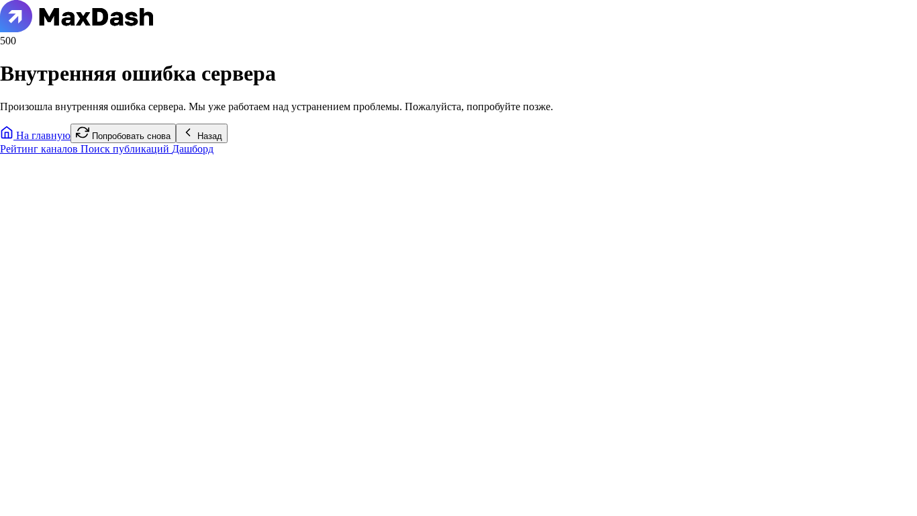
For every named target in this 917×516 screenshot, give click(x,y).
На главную (41, 135)
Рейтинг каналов (40, 149)
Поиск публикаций (126, 149)
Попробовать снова (130, 136)
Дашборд (192, 149)
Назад (208, 136)
